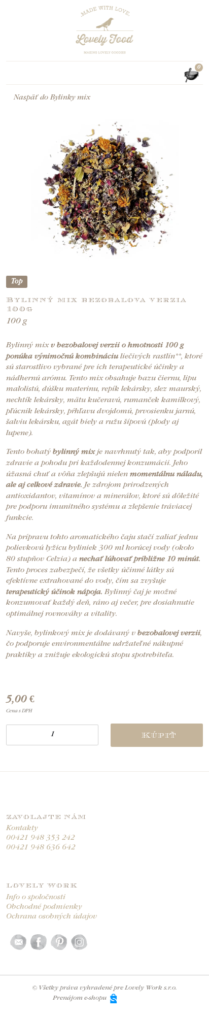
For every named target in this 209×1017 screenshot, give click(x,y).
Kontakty (22, 828)
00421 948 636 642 (41, 847)
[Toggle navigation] (12, 75)
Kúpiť (159, 735)
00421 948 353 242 (40, 838)
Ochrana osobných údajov (51, 916)
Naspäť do (52, 97)
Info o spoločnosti (35, 897)
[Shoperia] (133, 998)
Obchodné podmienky (44, 907)
